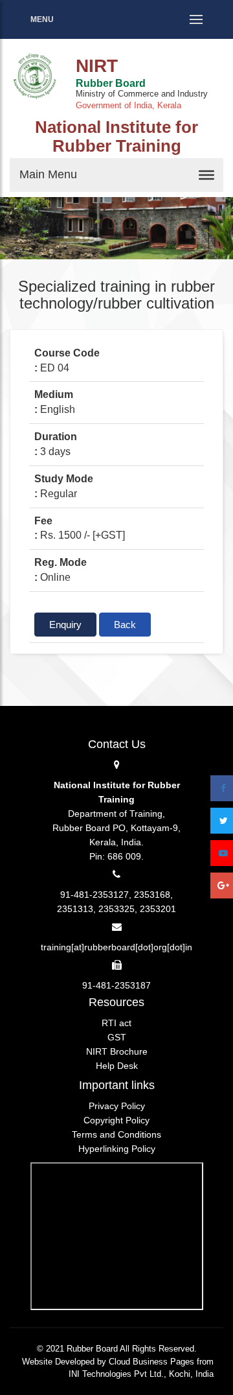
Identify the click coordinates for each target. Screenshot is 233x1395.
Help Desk (117, 1066)
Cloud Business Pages (151, 1361)
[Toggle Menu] (206, 175)
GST (116, 1037)
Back (125, 624)
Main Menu (48, 174)
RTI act (116, 1023)
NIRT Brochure (117, 1051)
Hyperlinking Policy (116, 1148)
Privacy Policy (117, 1106)
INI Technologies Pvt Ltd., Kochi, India (141, 1374)
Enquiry (65, 624)
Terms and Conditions (116, 1134)
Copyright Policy (116, 1120)
